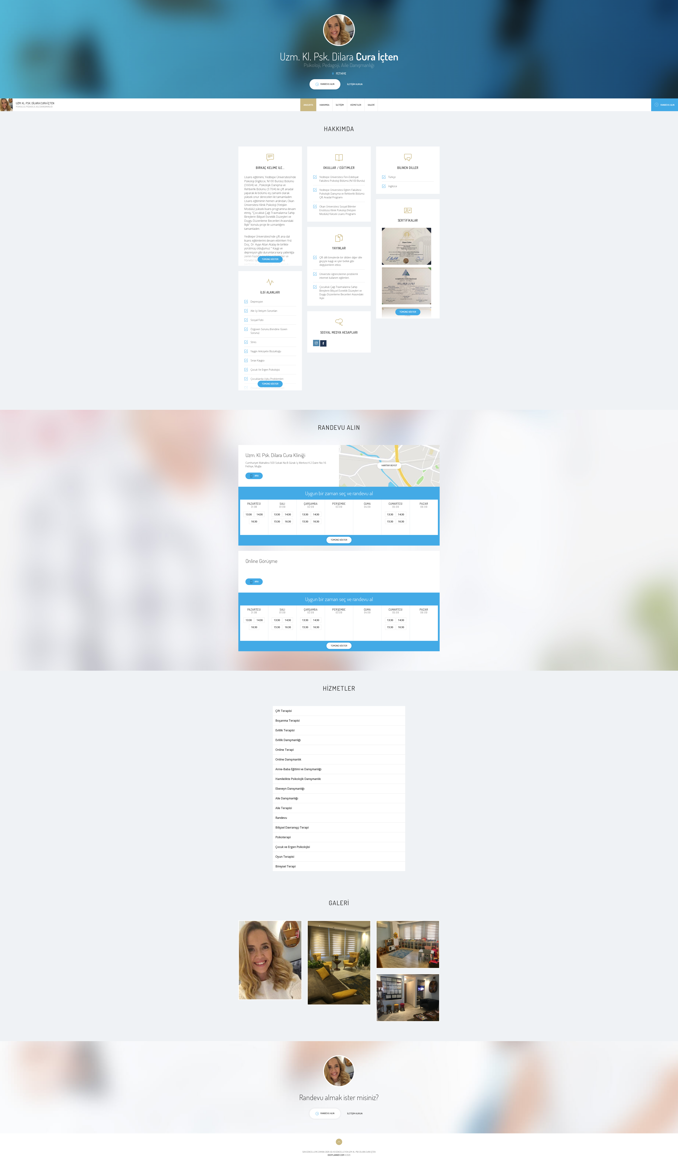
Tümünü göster (270, 259)
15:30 (277, 521)
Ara (256, 475)
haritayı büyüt (389, 465)
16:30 (254, 521)
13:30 (249, 514)
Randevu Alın (667, 104)
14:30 (260, 514)
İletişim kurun (354, 84)
